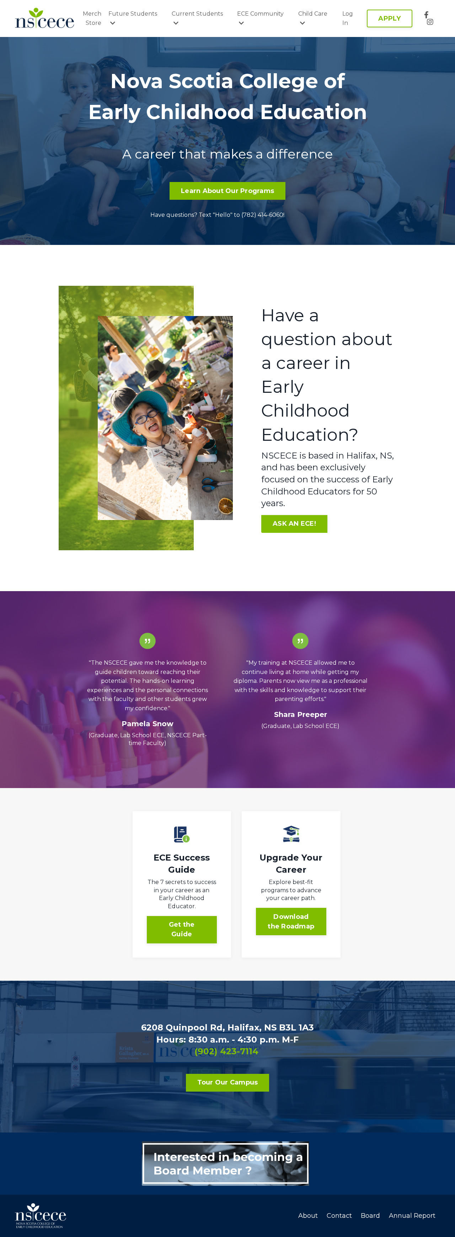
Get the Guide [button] (182, 929)
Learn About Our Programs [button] (227, 191)
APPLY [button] (389, 18)
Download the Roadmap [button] (291, 921)
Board (370, 1216)
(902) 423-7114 (226, 1051)
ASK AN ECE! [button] (294, 524)
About (308, 1216)
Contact (339, 1216)
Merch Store (92, 18)
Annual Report (412, 1216)
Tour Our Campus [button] (227, 1082)
